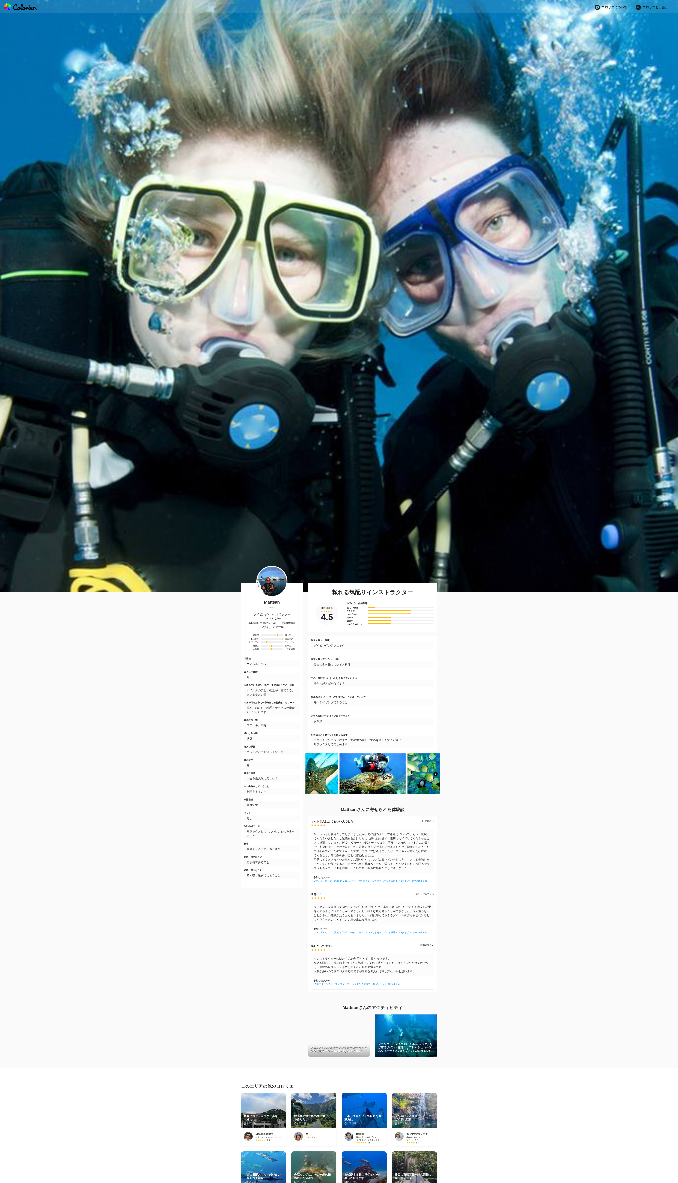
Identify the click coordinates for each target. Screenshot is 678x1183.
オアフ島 (278, 627)
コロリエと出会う (655, 7)
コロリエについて (614, 7)
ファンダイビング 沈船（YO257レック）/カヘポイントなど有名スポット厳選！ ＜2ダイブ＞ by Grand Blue (370, 880)
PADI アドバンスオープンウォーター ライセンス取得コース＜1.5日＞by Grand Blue (357, 984)
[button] (309, 774)
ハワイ (264, 627)
